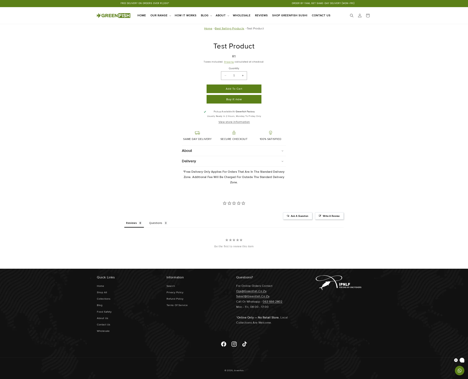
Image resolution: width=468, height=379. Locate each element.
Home (208, 28)
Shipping (229, 62)
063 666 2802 (272, 301)
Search (171, 286)
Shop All (102, 292)
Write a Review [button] (331, 216)
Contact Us (103, 324)
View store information (234, 122)
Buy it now (234, 99)
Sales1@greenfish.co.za (252, 296)
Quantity (234, 68)
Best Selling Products (229, 28)
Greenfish (239, 370)
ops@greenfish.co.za (251, 291)
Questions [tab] (155, 223)
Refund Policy (175, 298)
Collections (104, 298)
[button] (160, 16)
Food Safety (104, 311)
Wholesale (103, 331)
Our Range (159, 15)
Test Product (255, 28)
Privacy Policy (175, 292)
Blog (205, 15)
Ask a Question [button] (299, 216)
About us (102, 318)
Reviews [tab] (131, 223)
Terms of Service (177, 305)
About (221, 15)
